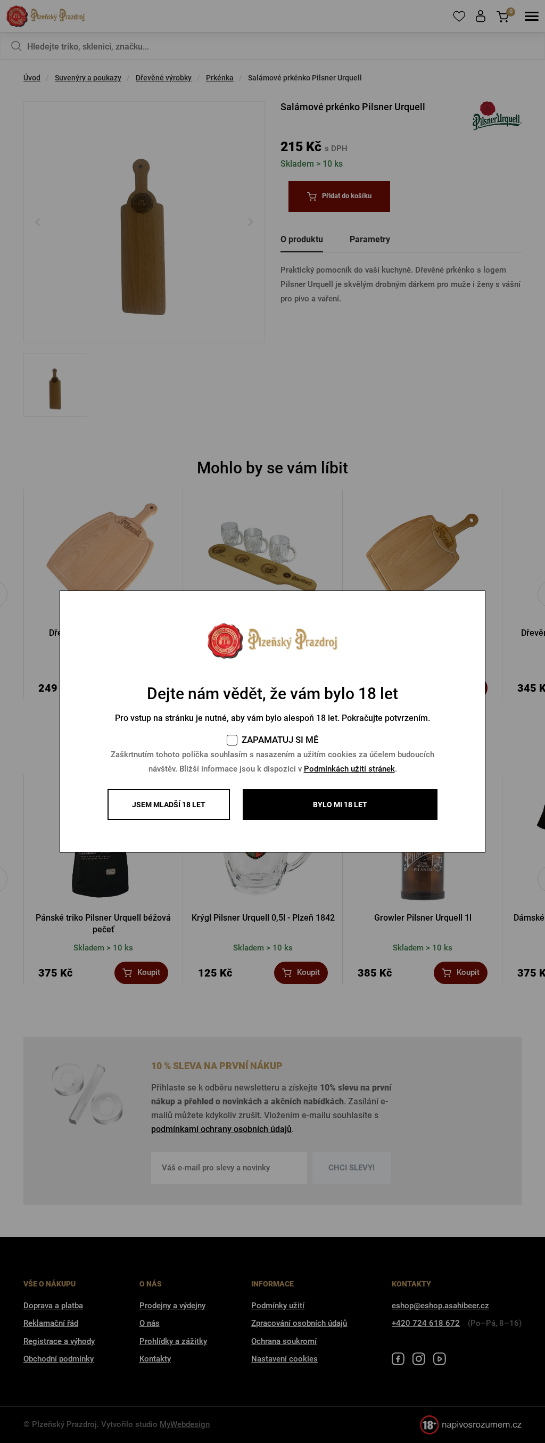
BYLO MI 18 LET (340, 804)
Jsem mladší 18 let (168, 804)
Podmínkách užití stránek (349, 769)
